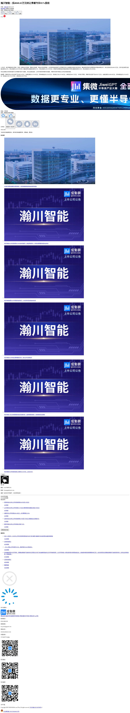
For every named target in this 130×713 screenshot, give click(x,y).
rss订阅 (36, 616)
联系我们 (17, 616)
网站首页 (3, 616)
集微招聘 (12, 616)
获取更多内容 (4, 530)
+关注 (2, 474)
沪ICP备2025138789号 (35, 707)
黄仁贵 (6, 7)
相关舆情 (3, 8)
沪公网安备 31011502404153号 (11, 711)
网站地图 (22, 616)
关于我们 (27, 616)
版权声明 (8, 616)
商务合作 (32, 616)
